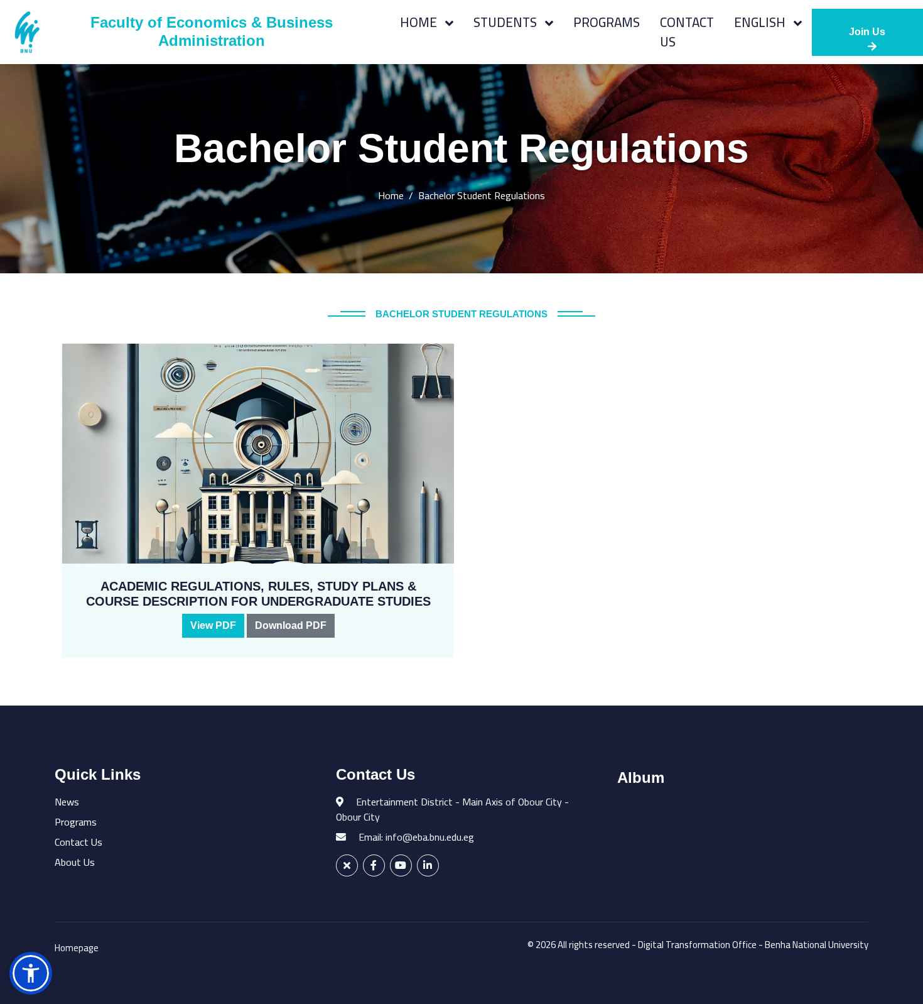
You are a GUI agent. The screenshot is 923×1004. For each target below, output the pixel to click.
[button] (31, 973)
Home (420, 22)
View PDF (213, 625)
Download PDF (291, 625)
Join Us (867, 31)
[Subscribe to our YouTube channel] (401, 865)
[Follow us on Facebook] (374, 865)
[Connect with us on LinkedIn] (428, 865)
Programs (606, 22)
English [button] (761, 22)
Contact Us (687, 32)
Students (506, 22)
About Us (75, 862)
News (67, 801)
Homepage (77, 948)
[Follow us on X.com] (347, 865)
